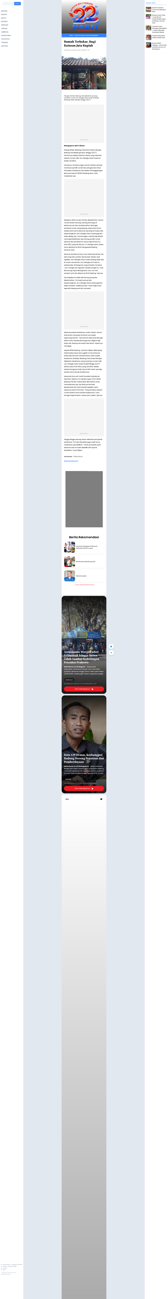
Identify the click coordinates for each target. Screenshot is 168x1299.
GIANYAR (4, 28)
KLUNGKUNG (5, 39)
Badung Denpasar (71, 461)
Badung (68, 779)
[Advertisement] (84, 121)
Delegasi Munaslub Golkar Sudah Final (158, 37)
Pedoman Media (12, 1266)
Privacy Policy (6, 1264)
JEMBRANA (4, 32)
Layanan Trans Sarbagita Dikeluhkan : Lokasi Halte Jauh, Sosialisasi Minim (159, 29)
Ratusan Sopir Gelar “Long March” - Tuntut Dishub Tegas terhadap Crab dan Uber (159, 19)
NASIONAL (4, 46)
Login (4, 1269)
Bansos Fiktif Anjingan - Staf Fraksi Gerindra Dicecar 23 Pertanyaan (159, 46)
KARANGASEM (6, 35)
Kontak (4, 1266)
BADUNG (4, 14)
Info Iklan (5, 1268)
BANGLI (3, 18)
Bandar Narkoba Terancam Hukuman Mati (159, 10)
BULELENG (4, 21)
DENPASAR (4, 25)
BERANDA (4, 11)
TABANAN (4, 42)
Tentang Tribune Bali (17, 1264)
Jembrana (69, 680)
